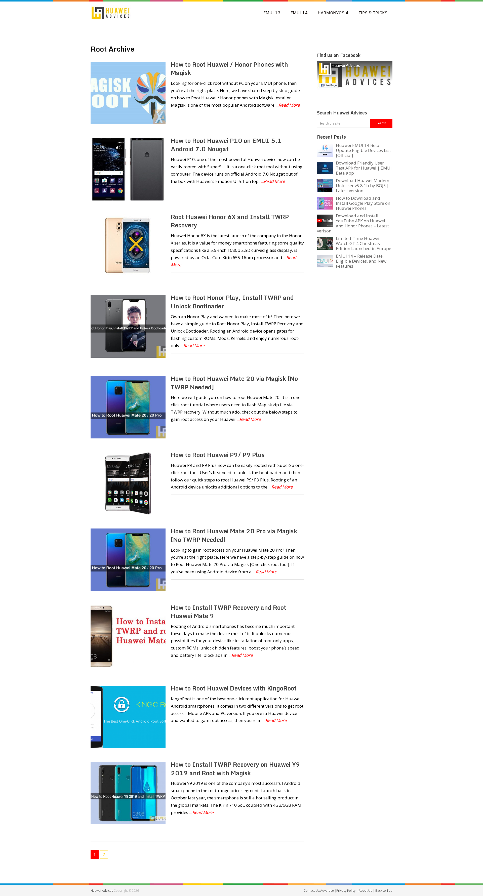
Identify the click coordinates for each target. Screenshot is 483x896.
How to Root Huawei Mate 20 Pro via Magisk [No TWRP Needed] (234, 535)
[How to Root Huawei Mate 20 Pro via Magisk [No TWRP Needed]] (128, 559)
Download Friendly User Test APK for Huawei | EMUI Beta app (364, 168)
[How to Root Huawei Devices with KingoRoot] (128, 717)
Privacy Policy (346, 890)
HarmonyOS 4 (333, 13)
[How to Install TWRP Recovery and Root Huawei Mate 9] (128, 636)
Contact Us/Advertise (319, 890)
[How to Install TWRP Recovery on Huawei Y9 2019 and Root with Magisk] (128, 793)
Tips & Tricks (372, 13)
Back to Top (383, 890)
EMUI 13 (271, 13)
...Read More (287, 105)
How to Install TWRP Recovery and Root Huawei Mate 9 (228, 611)
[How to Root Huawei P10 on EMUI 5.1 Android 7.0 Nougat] (128, 169)
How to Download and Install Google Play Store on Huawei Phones (363, 203)
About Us (366, 890)
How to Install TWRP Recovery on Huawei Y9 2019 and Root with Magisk (235, 768)
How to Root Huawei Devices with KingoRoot (234, 688)
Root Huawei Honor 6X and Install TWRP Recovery (230, 221)
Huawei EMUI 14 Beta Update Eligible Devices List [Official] (363, 150)
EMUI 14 (299, 13)
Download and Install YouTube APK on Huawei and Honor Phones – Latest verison (353, 223)
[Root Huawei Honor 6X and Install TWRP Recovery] (128, 245)
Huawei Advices (102, 890)
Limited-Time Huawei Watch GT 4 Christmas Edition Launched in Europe (363, 243)
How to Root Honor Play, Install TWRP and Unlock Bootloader (232, 302)
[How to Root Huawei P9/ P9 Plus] (128, 483)
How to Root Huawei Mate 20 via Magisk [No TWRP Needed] (234, 383)
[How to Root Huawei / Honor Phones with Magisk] (128, 93)
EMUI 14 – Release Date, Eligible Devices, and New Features (361, 261)
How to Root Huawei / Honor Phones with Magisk (229, 68)
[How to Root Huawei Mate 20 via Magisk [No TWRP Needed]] (128, 407)
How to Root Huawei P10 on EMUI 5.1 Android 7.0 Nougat (226, 145)
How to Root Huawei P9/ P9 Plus (217, 455)
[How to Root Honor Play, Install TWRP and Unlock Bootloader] (128, 326)
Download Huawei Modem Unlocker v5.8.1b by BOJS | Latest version (362, 185)
